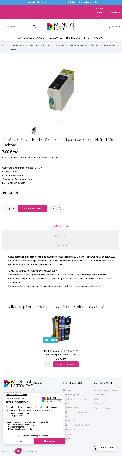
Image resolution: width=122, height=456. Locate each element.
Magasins (67, 438)
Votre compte (103, 382)
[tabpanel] (61, 90)
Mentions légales (71, 394)
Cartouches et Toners (31, 38)
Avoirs (97, 399)
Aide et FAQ (69, 420)
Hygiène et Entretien (78, 38)
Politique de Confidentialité (76, 425)
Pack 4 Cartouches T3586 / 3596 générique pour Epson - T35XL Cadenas (61, 353)
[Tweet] (10, 193)
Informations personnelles (106, 390)
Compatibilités (60, 245)
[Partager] (4, 193)
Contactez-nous (70, 429)
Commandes (99, 394)
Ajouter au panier (32, 208)
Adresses (98, 403)
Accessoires (55, 38)
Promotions (38, 390)
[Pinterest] (17, 193)
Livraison (67, 390)
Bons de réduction (102, 408)
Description (61, 226)
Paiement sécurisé (71, 407)
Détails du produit (61, 235)
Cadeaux (99, 38)
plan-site (67, 434)
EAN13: (5, 183)
